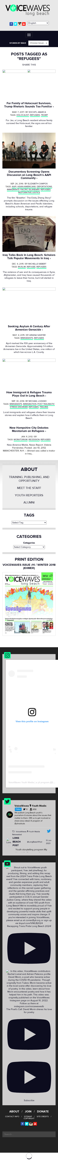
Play (29, 85)
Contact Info (12, 1116)
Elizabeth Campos (38, 183)
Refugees (35, 115)
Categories (29, 542)
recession (34, 439)
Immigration (29, 404)
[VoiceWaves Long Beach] (29, 9)
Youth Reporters (29, 495)
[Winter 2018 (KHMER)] (29, 604)
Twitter (15, 24)
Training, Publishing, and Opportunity (29, 479)
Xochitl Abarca (37, 112)
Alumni (29, 502)
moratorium (21, 439)
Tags (29, 515)
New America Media (17, 444)
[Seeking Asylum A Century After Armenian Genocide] (29, 305)
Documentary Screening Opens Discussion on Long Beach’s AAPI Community (29, 175)
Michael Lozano (38, 401)
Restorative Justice (29, 192)
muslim (22, 267)
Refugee (31, 267)
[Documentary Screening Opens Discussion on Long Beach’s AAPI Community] (29, 150)
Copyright (29, 1118)
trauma (44, 407)
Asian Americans (26, 186)
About (29, 469)
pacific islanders (30, 189)
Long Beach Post (17, 841)
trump (44, 115)
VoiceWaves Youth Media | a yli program (28, 782)
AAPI (14, 186)
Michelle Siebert (37, 264)
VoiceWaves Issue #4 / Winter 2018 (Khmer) (29, 566)
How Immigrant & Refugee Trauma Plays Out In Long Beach (29, 394)
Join (28, 1111)
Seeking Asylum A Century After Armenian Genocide (29, 328)
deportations (44, 186)
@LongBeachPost (34, 842)
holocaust (22, 115)
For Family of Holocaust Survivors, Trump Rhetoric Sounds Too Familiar (28, 104)
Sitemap (28, 1116)
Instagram (20, 24)
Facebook (11, 24)
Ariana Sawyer (37, 335)
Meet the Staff (29, 488)
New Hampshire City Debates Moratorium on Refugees (29, 429)
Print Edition (29, 559)
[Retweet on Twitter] (13, 831)
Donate (43, 1111)
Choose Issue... (38, 43)
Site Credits (43, 1116)
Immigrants (13, 189)
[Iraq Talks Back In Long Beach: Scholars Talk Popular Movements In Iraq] (29, 233)
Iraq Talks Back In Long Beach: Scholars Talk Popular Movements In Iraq (29, 256)
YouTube (24, 24)
